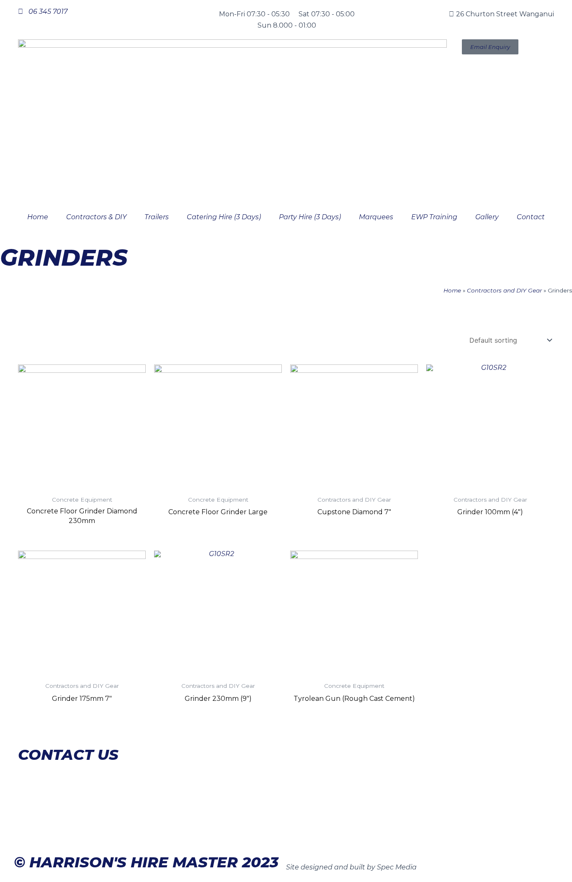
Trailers (156, 217)
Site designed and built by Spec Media (351, 867)
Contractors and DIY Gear (504, 290)
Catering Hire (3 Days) (224, 217)
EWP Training (434, 217)
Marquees (376, 217)
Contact (531, 217)
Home (37, 217)
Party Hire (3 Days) (310, 217)
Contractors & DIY (96, 217)
